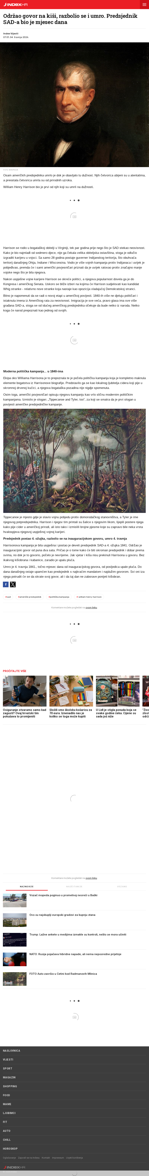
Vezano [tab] (122, 886)
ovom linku (91, 607)
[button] (144, 4)
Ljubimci (9, 1113)
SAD (8, 597)
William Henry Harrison (89, 597)
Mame (7, 1104)
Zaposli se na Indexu (29, 1157)
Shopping (10, 1086)
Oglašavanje (9, 1157)
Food (6, 1095)
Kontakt (46, 1157)
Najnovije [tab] (27, 886)
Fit (5, 1122)
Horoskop (10, 1148)
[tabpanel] (74, 941)
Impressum (58, 1157)
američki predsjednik (29, 597)
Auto (7, 1130)
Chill (7, 1139)
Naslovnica (11, 1050)
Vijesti (8, 1059)
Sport (7, 1068)
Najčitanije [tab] (74, 886)
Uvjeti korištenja (74, 1157)
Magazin (9, 1077)
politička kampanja (59, 597)
